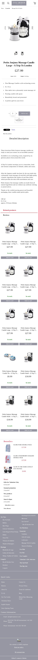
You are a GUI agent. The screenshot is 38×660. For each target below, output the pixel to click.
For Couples (23, 556)
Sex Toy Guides (5, 597)
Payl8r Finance (5, 604)
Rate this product (7, 133)
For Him (22, 549)
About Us (4, 589)
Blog (20, 593)
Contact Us (22, 582)
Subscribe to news (9, 505)
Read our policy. (19, 647)
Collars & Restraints (8, 553)
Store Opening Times (7, 608)
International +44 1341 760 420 (17, 625)
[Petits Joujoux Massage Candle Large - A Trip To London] (19, 47)
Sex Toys (3, 517)
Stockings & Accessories (29, 515)
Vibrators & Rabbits (8, 540)
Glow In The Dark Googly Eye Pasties (23, 467)
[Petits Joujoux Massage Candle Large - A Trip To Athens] (28, 322)
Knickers (5, 565)
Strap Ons (5, 538)
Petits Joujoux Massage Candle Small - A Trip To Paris (10, 416)
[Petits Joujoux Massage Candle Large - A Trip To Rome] (28, 279)
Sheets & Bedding (27, 546)
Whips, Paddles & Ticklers (10, 556)
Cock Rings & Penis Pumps (10, 532)
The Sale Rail (24, 563)
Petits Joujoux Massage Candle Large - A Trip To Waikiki (10, 286)
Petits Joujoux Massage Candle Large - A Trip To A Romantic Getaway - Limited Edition (10, 243)
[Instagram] (11, 629)
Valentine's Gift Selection (27, 559)
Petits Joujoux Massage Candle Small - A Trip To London (28, 372)
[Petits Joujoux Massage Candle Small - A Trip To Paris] (10, 409)
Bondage (3, 547)
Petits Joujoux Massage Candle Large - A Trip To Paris (10, 329)
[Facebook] (3, 629)
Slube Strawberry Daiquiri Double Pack (23, 456)
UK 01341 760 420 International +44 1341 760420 (20, 621)
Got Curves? (25, 521)
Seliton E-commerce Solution (19, 658)
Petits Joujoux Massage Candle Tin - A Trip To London (9, 372)
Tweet (13, 129)
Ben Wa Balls (6, 520)
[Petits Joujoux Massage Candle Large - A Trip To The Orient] (28, 236)
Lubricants (25, 540)
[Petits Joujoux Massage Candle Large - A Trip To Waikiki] (10, 279)
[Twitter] (7, 629)
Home (2, 8)
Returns (3, 586)
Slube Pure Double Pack (22, 445)
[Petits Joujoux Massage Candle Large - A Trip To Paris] (10, 322)
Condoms (24, 534)
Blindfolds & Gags (8, 550)
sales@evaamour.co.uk (14, 616)
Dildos (4, 535)
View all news (7, 508)
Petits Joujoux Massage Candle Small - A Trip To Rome (28, 416)
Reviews (6, 215)
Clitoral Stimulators (8, 529)
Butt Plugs (6, 526)
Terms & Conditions (25, 589)
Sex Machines (24, 528)
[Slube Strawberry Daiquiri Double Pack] (8, 459)
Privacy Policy (23, 586)
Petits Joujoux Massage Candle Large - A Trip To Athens (28, 329)
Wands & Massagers (8, 543)
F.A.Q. (3, 593)
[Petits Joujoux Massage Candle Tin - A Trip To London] (10, 365)
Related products (9, 210)
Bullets (5, 523)
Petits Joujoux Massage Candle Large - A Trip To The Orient (28, 243)
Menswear (24, 518)
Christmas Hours (6, 600)
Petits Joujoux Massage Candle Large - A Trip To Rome (28, 286)
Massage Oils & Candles (17, 8)
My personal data (20, 652)
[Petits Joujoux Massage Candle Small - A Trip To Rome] (28, 409)
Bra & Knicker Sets (8, 562)
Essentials (8, 8)
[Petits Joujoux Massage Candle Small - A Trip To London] (28, 365)
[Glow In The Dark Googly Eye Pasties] (8, 470)
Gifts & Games (26, 537)
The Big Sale (23, 566)
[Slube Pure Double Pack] (8, 448)
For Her (22, 552)
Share (7, 129)
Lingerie (3, 559)
